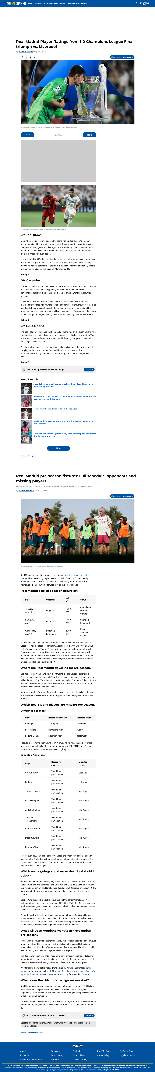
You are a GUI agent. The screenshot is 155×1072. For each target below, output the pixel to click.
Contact (76, 1051)
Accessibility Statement (31, 1059)
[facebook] (136, 3)
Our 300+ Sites (103, 1051)
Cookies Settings (80, 1059)
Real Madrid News (35, 1033)
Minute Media (18, 1065)
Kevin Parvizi (25, 52)
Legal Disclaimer (127, 1055)
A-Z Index (55, 1059)
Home (23, 456)
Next (89, 135)
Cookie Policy (103, 1055)
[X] (141, 3)
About (62, 3)
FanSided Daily (126, 1051)
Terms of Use (79, 1055)
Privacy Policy (57, 1055)
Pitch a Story (26, 1055)
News (30, 3)
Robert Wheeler (26, 491)
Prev (27, 135)
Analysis (38, 3)
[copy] (34, 57)
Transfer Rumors (51, 3)
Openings (55, 1051)
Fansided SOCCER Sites (77, 3)
